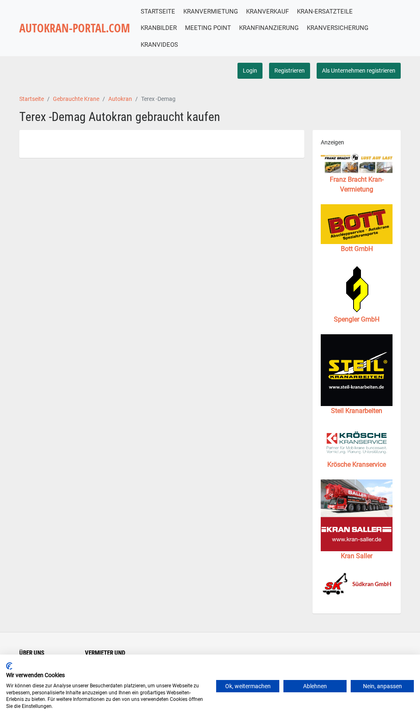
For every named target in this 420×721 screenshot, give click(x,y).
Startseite (31, 99)
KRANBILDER (159, 28)
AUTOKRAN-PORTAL (74, 28)
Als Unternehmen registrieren (358, 70)
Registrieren (289, 70)
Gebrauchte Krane (76, 99)
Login (250, 70)
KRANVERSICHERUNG (337, 28)
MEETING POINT (208, 28)
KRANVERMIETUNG (210, 11)
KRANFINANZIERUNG (269, 28)
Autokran (120, 99)
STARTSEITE (158, 11)
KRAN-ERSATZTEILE (325, 11)
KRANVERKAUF (267, 11)
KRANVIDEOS (159, 44)
